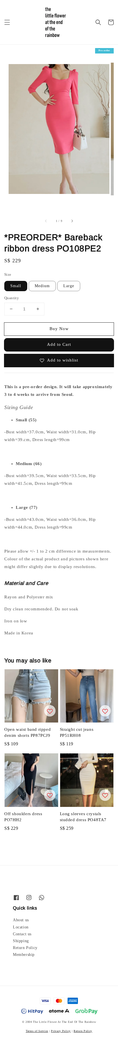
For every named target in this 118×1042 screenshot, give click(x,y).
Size (7, 274)
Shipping (21, 941)
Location (21, 927)
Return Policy (25, 948)
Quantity (11, 298)
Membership (24, 954)
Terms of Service (37, 1031)
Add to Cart (59, 344)
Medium (42, 286)
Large (68, 286)
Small (15, 286)
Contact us (22, 934)
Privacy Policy (61, 1031)
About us (21, 920)
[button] (7, 22)
